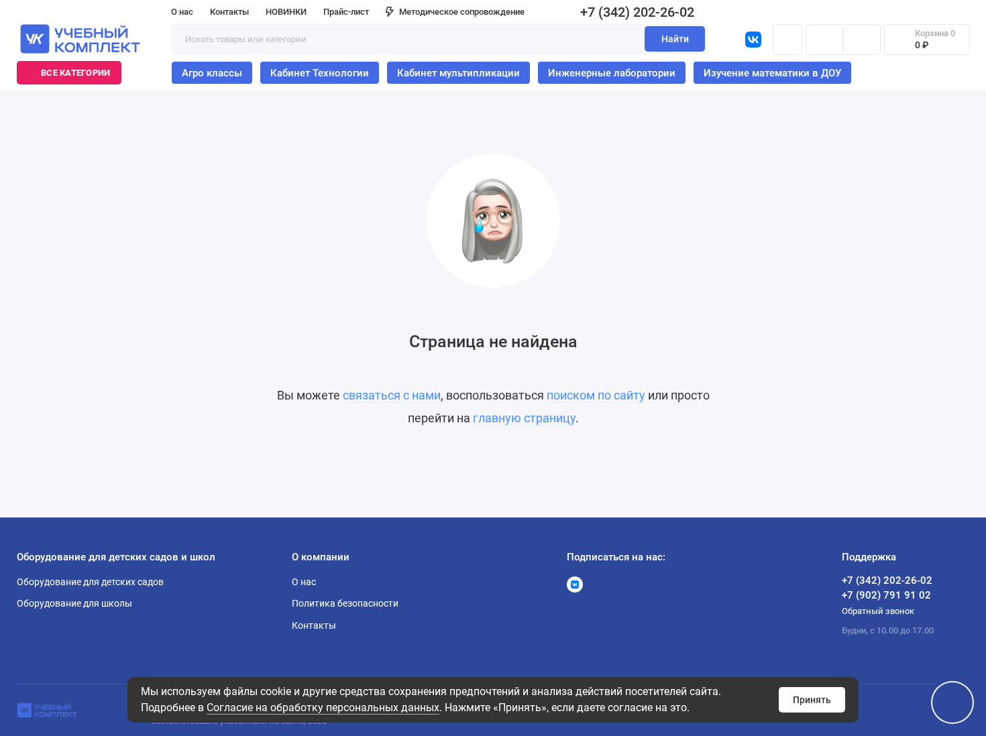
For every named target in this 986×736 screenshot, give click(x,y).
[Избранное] (862, 39)
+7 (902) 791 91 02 (886, 595)
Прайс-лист (346, 12)
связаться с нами (392, 395)
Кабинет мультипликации (458, 73)
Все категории (75, 73)
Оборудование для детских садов (90, 581)
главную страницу (524, 418)
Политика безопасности (345, 603)
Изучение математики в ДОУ (772, 73)
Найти (675, 39)
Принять (812, 699)
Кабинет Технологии (319, 73)
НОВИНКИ (286, 12)
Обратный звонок (878, 611)
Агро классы (212, 73)
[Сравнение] (824, 39)
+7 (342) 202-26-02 (637, 12)
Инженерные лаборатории (611, 73)
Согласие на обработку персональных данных (323, 707)
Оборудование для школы (74, 603)
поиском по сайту (596, 395)
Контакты (229, 12)
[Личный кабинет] (787, 39)
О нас (182, 12)
